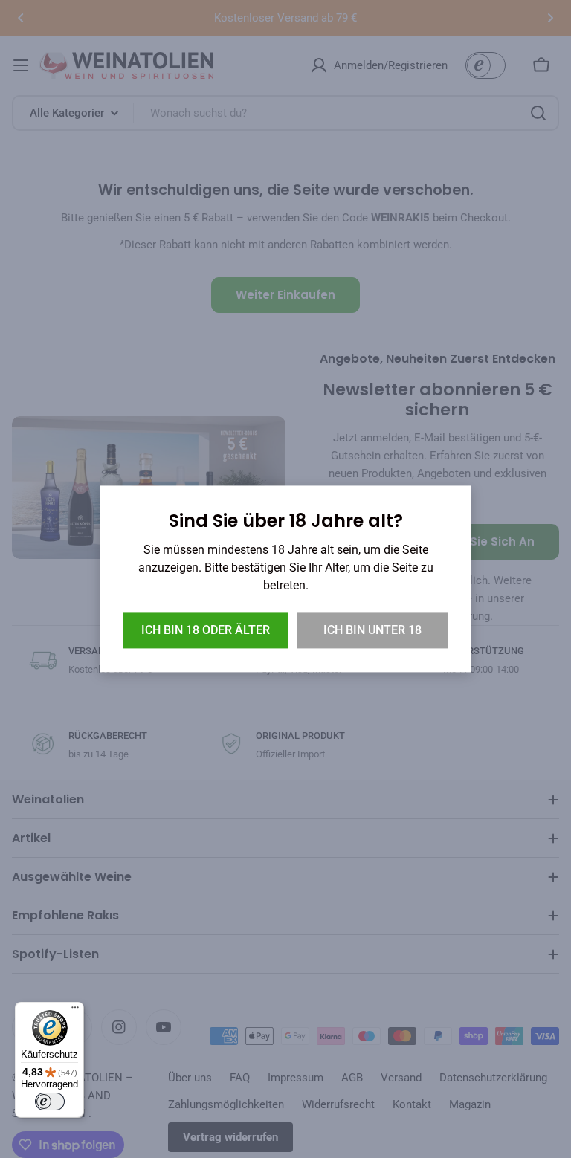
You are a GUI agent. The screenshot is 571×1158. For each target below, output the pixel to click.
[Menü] (75, 1011)
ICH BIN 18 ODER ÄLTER (205, 631)
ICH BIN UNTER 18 (372, 631)
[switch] (50, 1101)
